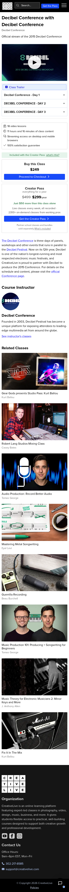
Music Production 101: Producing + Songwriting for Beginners (34, 646)
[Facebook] (12, 836)
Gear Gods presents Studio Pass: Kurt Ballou (30, 393)
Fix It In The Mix (12, 752)
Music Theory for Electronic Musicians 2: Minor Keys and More (31, 700)
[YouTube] (5, 836)
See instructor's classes (16, 336)
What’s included (42, 228)
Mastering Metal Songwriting (20, 544)
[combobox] (27, 5)
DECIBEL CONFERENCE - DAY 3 (25, 112)
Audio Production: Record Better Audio (27, 494)
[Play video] (34, 62)
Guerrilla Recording (14, 594)
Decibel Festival (17, 249)
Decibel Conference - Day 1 (22, 95)
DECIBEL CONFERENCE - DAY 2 (25, 103)
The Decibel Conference (17, 241)
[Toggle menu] (64, 5)
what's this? (52, 155)
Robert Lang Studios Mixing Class (23, 443)
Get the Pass (50, 6)
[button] (60, 883)
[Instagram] (19, 836)
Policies (34, 887)
